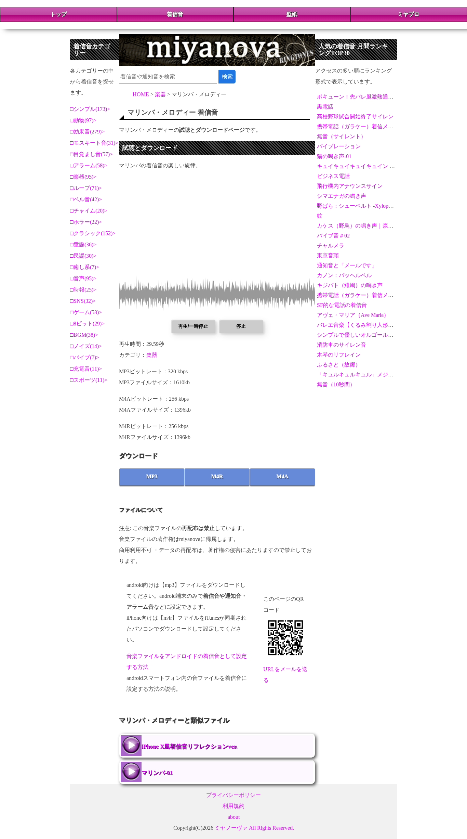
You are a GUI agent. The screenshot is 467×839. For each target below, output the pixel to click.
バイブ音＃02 (333, 235)
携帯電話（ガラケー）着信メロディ (360, 126)
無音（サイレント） (341, 136)
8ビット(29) (88, 323)
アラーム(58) (89, 165)
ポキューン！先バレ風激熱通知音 (358, 97)
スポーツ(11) (89, 380)
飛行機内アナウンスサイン (350, 186)
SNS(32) (83, 301)
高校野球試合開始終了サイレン (355, 116)
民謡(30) (83, 256)
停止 (241, 326)
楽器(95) (83, 177)
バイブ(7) (85, 357)
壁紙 (291, 14)
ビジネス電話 (333, 176)
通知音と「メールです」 (347, 265)
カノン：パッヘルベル (344, 275)
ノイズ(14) (86, 346)
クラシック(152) (93, 233)
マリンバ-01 (157, 773)
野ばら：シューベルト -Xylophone (358, 206)
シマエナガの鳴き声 (341, 196)
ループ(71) (86, 188)
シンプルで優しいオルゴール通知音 (360, 335)
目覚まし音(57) (92, 154)
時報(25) (83, 290)
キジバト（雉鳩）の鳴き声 (350, 285)
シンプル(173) (90, 109)
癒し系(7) (85, 267)
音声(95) (83, 278)
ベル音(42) (86, 199)
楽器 (151, 355)
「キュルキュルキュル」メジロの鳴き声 (366, 374)
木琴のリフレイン (339, 355)
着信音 (175, 14)
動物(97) (83, 120)
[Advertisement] (217, 224)
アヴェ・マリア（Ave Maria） (353, 315)
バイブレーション (339, 146)
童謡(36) (83, 244)
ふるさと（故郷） (339, 364)
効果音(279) (88, 131)
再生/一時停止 (193, 326)
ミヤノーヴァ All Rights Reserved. (254, 828)
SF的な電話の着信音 (342, 305)
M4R (217, 476)
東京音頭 (328, 255)
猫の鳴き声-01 (334, 156)
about (234, 817)
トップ (58, 14)
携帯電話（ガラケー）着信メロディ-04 (364, 295)
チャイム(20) (89, 211)
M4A (283, 476)
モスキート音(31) (94, 143)
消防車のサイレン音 (341, 345)
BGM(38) (84, 335)
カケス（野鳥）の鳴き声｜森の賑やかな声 (369, 226)
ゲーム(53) (86, 312)
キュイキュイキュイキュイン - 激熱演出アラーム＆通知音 (387, 166)
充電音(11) (86, 369)
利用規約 (233, 806)
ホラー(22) (86, 222)
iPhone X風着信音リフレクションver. (189, 746)
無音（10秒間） (336, 384)
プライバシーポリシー (233, 795)
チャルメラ (330, 245)
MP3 (152, 476)
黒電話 (325, 106)
